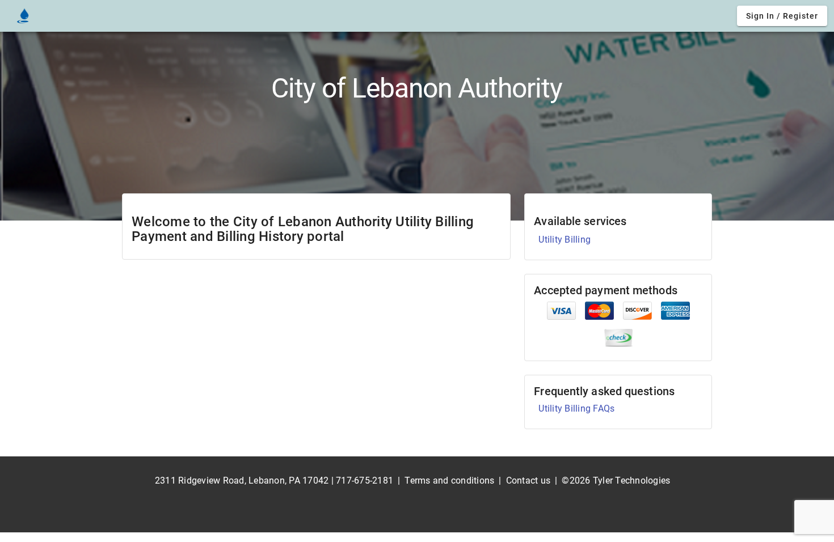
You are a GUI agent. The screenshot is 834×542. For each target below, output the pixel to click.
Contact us (528, 480)
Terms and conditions (449, 480)
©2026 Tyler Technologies (616, 480)
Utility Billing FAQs (576, 408)
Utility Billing (564, 239)
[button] (782, 16)
